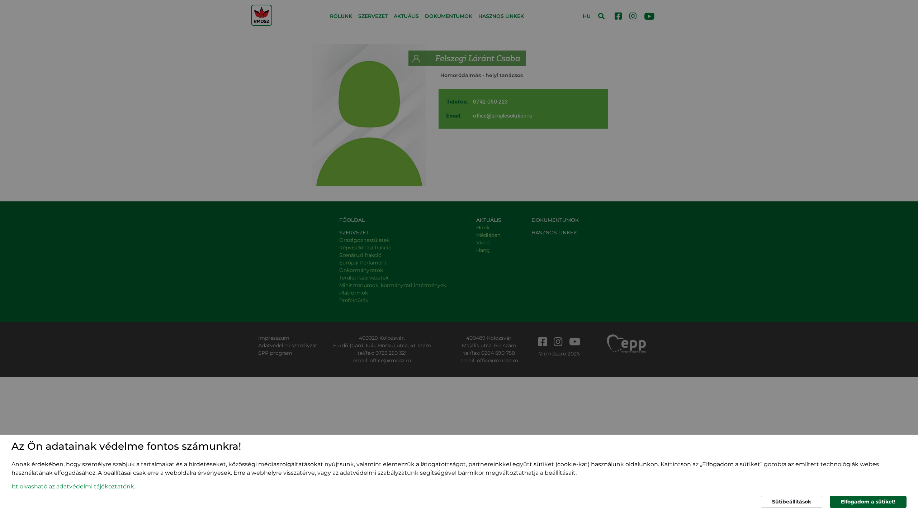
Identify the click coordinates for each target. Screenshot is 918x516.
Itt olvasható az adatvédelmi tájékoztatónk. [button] (73, 486)
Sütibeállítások (791, 501)
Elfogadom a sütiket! (868, 501)
